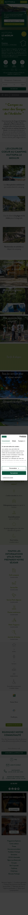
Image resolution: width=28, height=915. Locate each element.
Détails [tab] (14, 441)
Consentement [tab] (6, 441)
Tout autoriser (14, 473)
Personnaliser (13, 468)
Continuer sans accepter (8, 477)
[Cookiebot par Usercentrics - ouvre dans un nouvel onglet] (19, 437)
